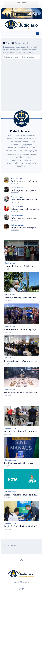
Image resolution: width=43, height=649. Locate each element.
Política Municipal (10, 428)
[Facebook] (23, 589)
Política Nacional (17, 178)
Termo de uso (11, 545)
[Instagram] (20, 589)
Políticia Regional (10, 263)
